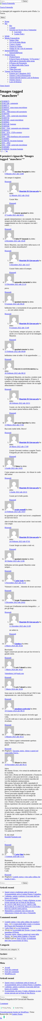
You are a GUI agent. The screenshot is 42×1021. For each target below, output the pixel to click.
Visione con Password (13, 71)
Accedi (7, 967)
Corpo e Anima (15, 44)
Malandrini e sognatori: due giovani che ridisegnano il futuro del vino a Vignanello (20, 912)
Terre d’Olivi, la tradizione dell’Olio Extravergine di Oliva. (20, 939)
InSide (7, 36)
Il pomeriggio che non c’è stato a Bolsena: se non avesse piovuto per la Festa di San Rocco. (23, 901)
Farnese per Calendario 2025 (20, 73)
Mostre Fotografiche (12, 38)
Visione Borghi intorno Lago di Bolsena (24, 78)
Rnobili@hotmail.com (13, 837)
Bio (6, 24)
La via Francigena (22, 928)
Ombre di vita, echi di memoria (20, 49)
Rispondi (8, 182)
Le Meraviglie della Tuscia (19, 65)
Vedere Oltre (14, 40)
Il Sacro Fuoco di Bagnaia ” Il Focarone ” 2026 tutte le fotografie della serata (24, 60)
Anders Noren (17, 1014)
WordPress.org (10, 974)
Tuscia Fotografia (6, 7)
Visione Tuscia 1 (15, 80)
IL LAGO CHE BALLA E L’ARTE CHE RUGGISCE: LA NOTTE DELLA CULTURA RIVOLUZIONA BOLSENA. (22, 907)
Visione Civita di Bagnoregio (20, 76)
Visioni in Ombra (15, 46)
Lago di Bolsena (15, 82)
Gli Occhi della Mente (17, 42)
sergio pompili (20, 510)
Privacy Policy (6, 1008)
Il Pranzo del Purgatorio (18, 63)
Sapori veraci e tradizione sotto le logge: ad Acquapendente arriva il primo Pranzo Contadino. (23, 893)
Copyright (17, 32)
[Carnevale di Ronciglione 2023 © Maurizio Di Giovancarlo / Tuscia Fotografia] (4, 101)
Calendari (12, 67)
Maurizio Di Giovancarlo (29, 191)
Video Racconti (15, 69)
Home (7, 22)
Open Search (5, 86)
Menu (3, 17)
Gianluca (18, 644)
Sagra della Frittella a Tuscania (24, 936)
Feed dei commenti (12, 972)
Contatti (12, 28)
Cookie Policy (19, 34)
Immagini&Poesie (11, 51)
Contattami (4, 1003)
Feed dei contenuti (11, 970)
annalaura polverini (22, 709)
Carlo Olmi (18, 854)
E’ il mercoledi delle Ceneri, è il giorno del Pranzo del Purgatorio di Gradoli (22, 925)
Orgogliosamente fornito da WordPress (14, 1012)
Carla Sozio (19, 581)
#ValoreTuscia (10, 55)
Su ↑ (1, 1018)
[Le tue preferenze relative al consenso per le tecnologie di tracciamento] (4, 1017)
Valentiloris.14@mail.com (14, 673)
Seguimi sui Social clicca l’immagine (22, 30)
